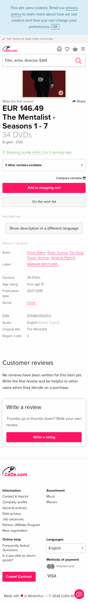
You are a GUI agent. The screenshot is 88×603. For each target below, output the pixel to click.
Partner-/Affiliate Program (21, 525)
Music (50, 496)
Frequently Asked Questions (15, 548)
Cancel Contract (19, 576)
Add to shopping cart (44, 188)
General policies (14, 508)
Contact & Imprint (15, 496)
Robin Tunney (57, 252)
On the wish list (44, 202)
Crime (31, 303)
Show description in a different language (44, 228)
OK (55, 26)
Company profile (14, 502)
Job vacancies (13, 519)
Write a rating (44, 437)
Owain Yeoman (38, 258)
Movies (51, 502)
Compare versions (69, 178)
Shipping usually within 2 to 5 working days (39, 152)
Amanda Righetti (63, 258)
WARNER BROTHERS (42, 264)
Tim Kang (76, 252)
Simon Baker (36, 252)
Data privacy (11, 514)
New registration (14, 531)
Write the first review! (17, 101)
